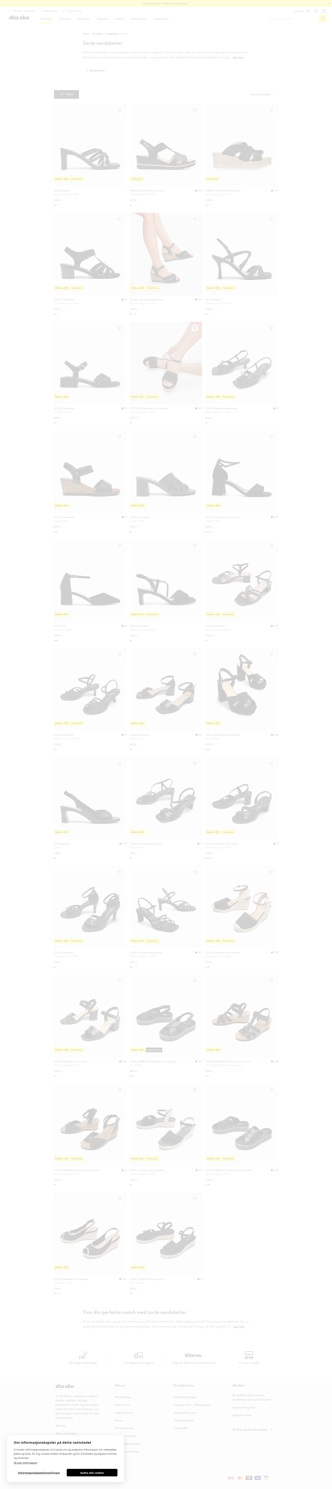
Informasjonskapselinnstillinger (39, 1472)
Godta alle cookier (92, 1472)
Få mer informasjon (25, 1462)
